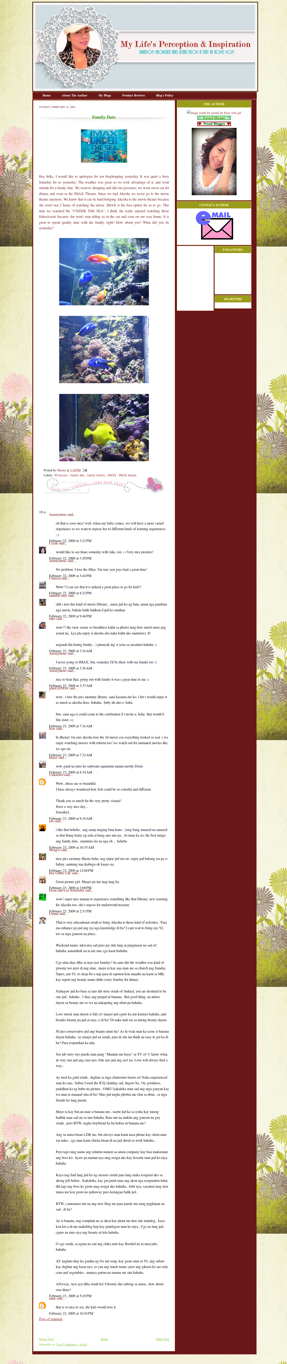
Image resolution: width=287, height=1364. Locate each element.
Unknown (56, 774)
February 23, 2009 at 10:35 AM (71, 847)
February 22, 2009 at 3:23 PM (70, 540)
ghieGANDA (59, 688)
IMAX (112, 475)
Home (47, 95)
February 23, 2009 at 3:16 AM (70, 650)
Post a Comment (50, 1318)
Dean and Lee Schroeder (67, 890)
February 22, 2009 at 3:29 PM (70, 558)
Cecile (54, 543)
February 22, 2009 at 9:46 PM (70, 616)
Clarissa (55, 578)
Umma (54, 913)
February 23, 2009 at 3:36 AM (70, 668)
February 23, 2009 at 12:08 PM (71, 870)
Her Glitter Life (60, 872)
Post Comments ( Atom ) (72, 1344)
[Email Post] (84, 470)
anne (53, 1298)
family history (96, 475)
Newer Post (46, 1339)
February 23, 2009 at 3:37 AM (70, 685)
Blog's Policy (164, 95)
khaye (53, 757)
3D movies (61, 475)
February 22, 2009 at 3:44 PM (70, 575)
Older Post (162, 1339)
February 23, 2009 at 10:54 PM (71, 1313)
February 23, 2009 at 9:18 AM (70, 818)
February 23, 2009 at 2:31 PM (70, 911)
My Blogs (105, 95)
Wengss (55, 849)
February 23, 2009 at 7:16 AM (70, 726)
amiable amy (58, 595)
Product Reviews (134, 95)
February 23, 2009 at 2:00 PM (70, 887)
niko (52, 618)
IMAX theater (128, 475)
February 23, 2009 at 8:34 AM (70, 772)
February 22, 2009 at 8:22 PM (70, 592)
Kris (52, 728)
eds (52, 820)
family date (77, 475)
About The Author (75, 95)
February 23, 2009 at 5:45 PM (70, 1295)
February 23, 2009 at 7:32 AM (70, 754)
